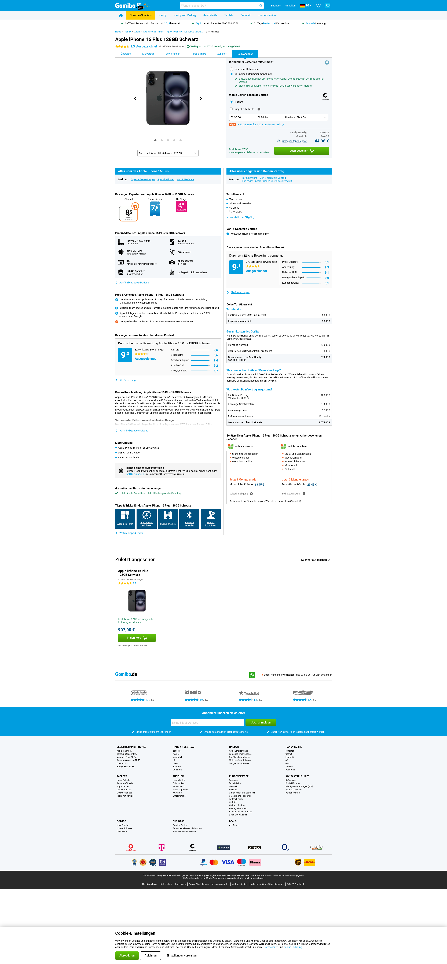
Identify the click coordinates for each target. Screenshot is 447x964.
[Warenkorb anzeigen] (327, 5)
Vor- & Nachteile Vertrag (273, 177)
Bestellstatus (235, 783)
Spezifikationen (165, 179)
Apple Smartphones (238, 751)
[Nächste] (200, 98)
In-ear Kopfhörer (180, 789)
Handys (234, 746)
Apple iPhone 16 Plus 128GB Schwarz (185, 32)
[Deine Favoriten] (318, 5)
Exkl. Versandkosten (138, 645)
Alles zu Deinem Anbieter (240, 811)
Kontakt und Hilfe (297, 776)
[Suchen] (261, 5)
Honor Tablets (123, 780)
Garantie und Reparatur (240, 796)
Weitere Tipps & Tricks (131, 533)
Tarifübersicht (249, 177)
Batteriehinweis (236, 799)
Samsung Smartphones (240, 754)
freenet (176, 754)
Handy (163, 15)
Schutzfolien (179, 783)
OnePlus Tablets (124, 793)
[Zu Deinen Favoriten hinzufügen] (327, 62)
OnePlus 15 (122, 763)
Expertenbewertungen (143, 179)
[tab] (155, 140)
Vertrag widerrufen (238, 808)
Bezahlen (233, 780)
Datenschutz (123, 831)
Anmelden (290, 5)
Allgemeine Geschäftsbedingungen (267, 884)
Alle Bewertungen (128, 380)
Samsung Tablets (125, 783)
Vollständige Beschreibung (133, 430)
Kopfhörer (177, 793)
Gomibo (121, 821)
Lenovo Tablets (124, 789)
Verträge (233, 802)
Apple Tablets (123, 786)
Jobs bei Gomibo (293, 789)
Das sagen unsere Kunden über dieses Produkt (267, 181)
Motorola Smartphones (240, 760)
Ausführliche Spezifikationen (134, 282)
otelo (175, 763)
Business (179, 821)
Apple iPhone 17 (124, 751)
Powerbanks (179, 786)
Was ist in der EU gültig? (243, 217)
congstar (177, 751)
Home (118, 32)
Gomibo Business (181, 825)
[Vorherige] (135, 98)
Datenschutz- (271, 947)
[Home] (120, 15)
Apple (137, 32)
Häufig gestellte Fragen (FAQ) (299, 786)
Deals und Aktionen (238, 815)
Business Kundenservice (184, 831)
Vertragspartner (292, 793)
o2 (174, 760)
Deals (233, 821)
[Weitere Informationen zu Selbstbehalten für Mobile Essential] (251, 493)
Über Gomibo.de (149, 884)
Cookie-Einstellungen (199, 884)
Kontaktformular (293, 783)
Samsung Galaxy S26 (127, 754)
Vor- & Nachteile (185, 179)
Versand (233, 789)
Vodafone (177, 770)
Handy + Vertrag (184, 746)
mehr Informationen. (255, 878)
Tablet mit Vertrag (125, 796)
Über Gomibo (123, 825)
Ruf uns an (290, 780)
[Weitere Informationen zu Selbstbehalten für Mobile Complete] (304, 493)
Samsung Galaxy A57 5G (128, 760)
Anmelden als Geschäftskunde (187, 828)
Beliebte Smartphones (131, 746)
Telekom (177, 766)
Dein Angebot (212, 32)
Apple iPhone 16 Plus (153, 32)
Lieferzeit (233, 786)
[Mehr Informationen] (259, 109)
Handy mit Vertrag (185, 15)
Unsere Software (124, 828)
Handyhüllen (179, 780)
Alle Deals (233, 825)
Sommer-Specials (141, 15)
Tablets (228, 15)
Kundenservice (267, 15)
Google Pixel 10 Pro (126, 766)
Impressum (180, 884)
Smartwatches (179, 796)
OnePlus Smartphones (239, 757)
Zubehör (245, 15)
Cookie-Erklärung (293, 947)
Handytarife (210, 15)
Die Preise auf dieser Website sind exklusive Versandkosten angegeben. (270, 875)
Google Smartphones (239, 763)
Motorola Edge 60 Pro (127, 757)
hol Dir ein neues (135, 474)
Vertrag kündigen (237, 805)
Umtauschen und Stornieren (242, 793)
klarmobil (177, 757)
